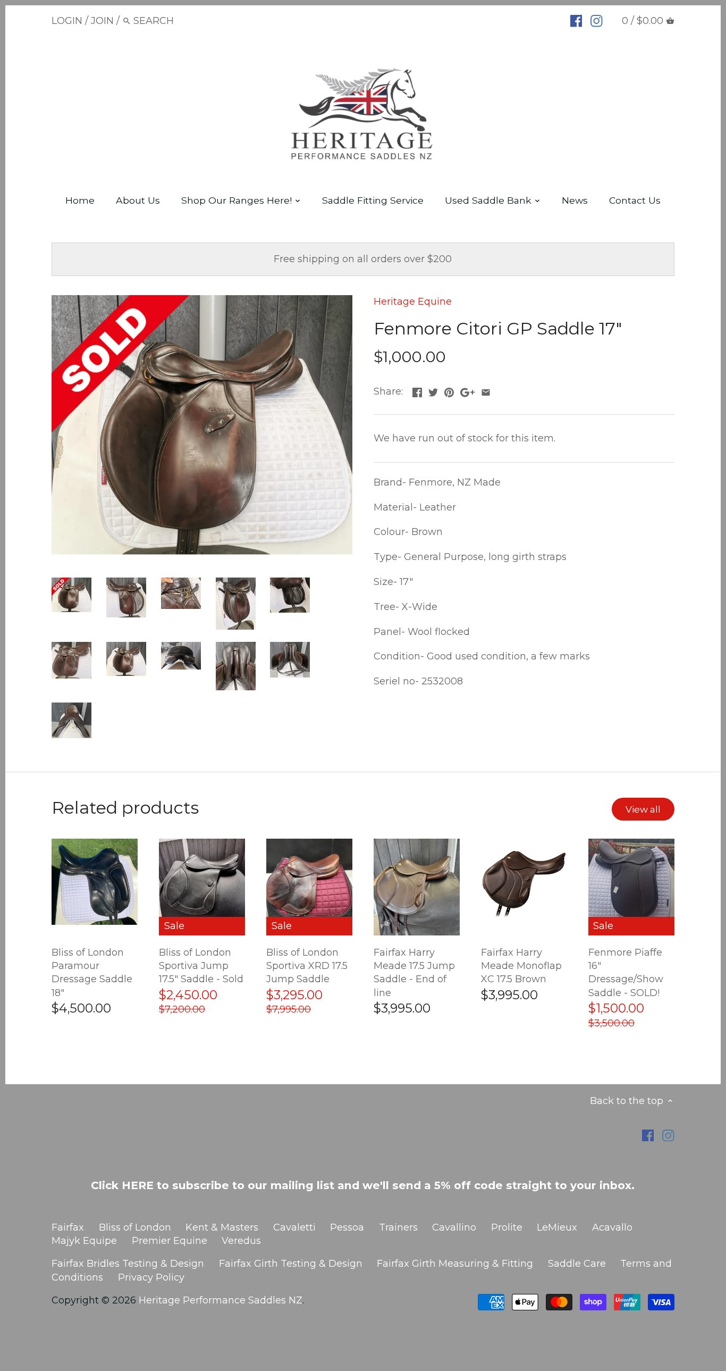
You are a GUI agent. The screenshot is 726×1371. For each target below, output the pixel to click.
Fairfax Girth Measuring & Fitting (455, 1263)
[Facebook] (576, 20)
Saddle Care (577, 1263)
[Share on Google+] (467, 390)
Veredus (241, 1241)
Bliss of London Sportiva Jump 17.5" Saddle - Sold (201, 966)
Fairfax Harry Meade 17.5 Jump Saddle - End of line (414, 973)
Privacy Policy (151, 1277)
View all (643, 809)
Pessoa (347, 1227)
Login (67, 21)
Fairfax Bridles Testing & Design (128, 1263)
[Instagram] (596, 20)
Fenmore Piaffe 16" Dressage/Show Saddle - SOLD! (625, 973)
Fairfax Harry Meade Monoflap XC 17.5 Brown (521, 966)
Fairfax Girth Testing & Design (290, 1263)
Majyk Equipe (84, 1241)
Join (102, 21)
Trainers (398, 1227)
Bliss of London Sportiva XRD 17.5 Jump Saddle (307, 966)
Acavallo (612, 1227)
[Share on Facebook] (417, 390)
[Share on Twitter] (433, 390)
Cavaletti (294, 1227)
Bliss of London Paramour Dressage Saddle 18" (92, 973)
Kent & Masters (221, 1227)
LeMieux (557, 1227)
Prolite (506, 1227)
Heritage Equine (413, 301)
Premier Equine (169, 1241)
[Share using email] (486, 390)
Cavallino (454, 1227)
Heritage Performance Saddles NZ (220, 1300)
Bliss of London (135, 1227)
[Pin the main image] (449, 390)
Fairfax (68, 1227)
